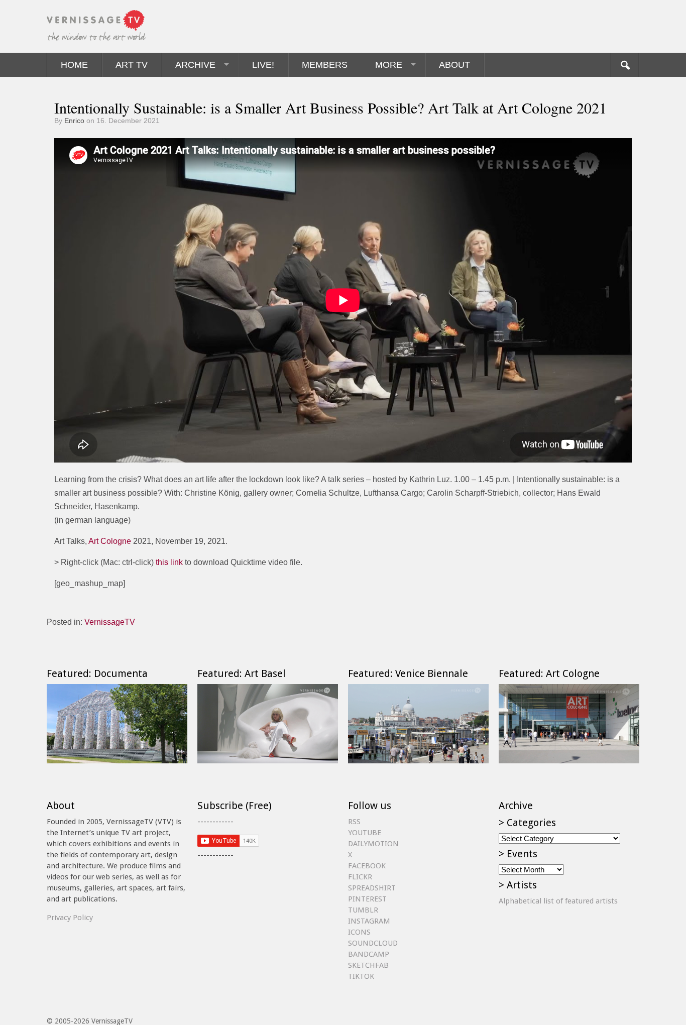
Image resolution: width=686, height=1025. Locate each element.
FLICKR (360, 876)
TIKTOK (361, 976)
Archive (195, 65)
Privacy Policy (70, 917)
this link (169, 562)
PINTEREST (367, 898)
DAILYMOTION (373, 843)
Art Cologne (109, 541)
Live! (263, 65)
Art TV (132, 65)
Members (325, 65)
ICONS (359, 932)
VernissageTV (109, 622)
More (388, 65)
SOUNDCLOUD (373, 943)
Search (624, 65)
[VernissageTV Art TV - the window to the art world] (97, 26)
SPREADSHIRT (372, 887)
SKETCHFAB (368, 965)
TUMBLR (363, 910)
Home (74, 65)
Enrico (74, 121)
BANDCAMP (368, 954)
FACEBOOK (367, 865)
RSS (354, 821)
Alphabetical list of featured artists (558, 900)
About (454, 65)
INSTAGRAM (369, 921)
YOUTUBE (364, 832)
